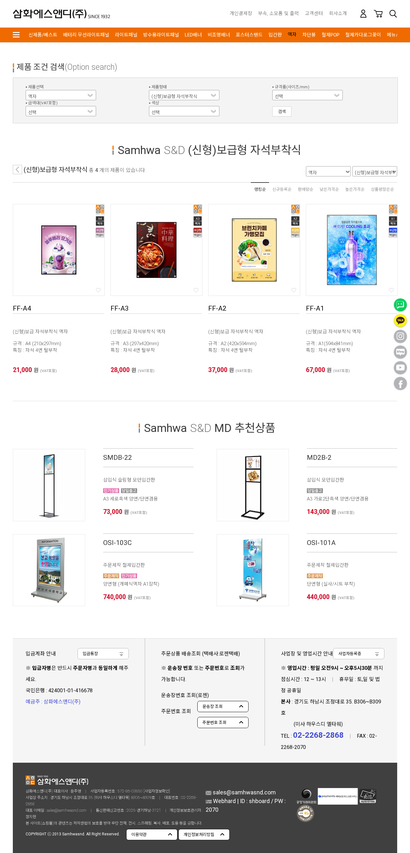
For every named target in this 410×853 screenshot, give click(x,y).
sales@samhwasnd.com (66, 810)
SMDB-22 (117, 457)
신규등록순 (281, 189)
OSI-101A (321, 543)
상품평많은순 (382, 189)
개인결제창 (241, 13)
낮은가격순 (329, 189)
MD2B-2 (319, 457)
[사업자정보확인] (157, 791)
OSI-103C (117, 543)
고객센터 (314, 13)
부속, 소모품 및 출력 (278, 13)
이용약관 (139, 834)
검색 (393, 13)
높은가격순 (355, 189)
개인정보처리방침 (199, 834)
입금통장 (90, 653)
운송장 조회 (212, 706)
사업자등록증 (349, 653)
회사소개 (338, 13)
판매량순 (305, 189)
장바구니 (378, 13)
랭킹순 (260, 189)
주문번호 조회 (214, 722)
